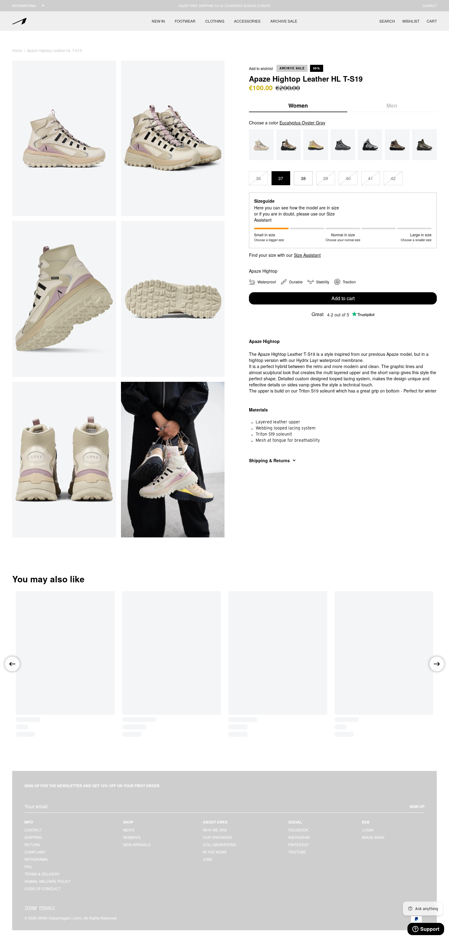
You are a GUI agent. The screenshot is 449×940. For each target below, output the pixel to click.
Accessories (247, 21)
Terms (30, 907)
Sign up (417, 806)
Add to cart (343, 298)
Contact (429, 6)
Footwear (185, 21)
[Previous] (12, 664)
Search (387, 21)
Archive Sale (283, 21)
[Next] (436, 664)
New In (158, 21)
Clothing (214, 21)
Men (391, 105)
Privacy (47, 907)
